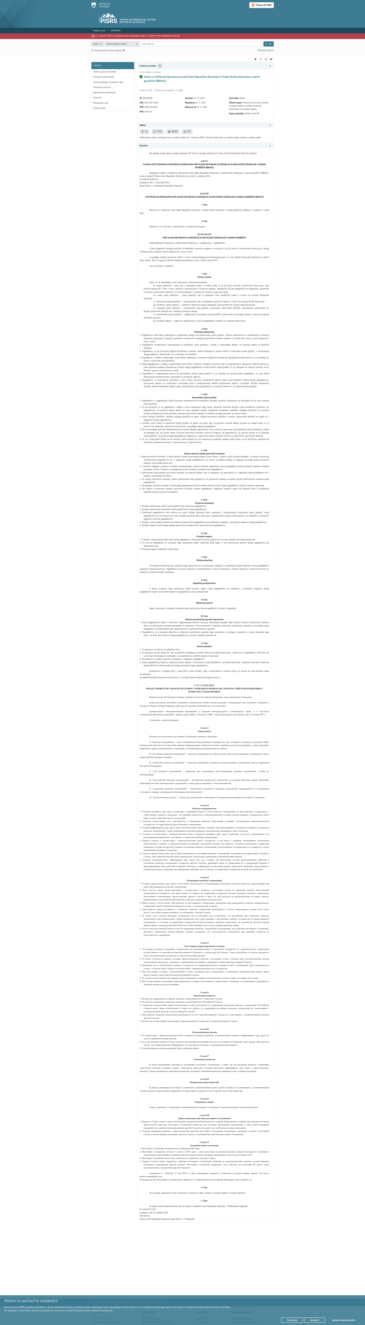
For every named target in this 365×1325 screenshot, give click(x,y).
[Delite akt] (266, 59)
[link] (99, 30)
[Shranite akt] (260, 59)
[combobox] (122, 44)
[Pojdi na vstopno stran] (100, 7)
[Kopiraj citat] (160, 65)
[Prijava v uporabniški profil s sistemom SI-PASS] (261, 5)
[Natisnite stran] (271, 59)
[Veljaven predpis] (141, 76)
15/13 (180, 90)
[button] (205, 66)
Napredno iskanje (265, 50)
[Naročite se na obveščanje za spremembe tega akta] (255, 59)
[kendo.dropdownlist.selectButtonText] (136, 43)
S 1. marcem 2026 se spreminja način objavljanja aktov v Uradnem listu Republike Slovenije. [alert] (138, 36)
